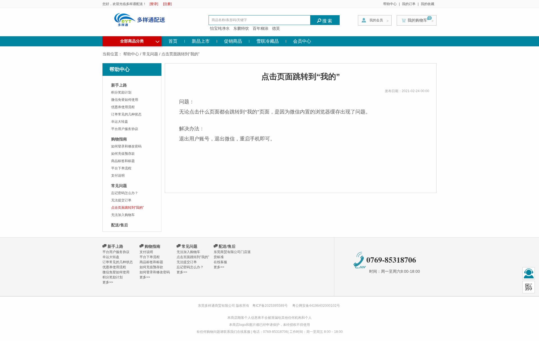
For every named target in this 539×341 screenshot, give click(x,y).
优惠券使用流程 (123, 107)
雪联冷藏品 (267, 41)
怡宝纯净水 (220, 28)
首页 (172, 41)
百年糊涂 (260, 28)
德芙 (276, 28)
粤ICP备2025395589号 (270, 306)
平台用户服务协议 (124, 129)
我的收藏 (427, 4)
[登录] (154, 4)
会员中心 (302, 41)
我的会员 (376, 20)
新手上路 (119, 85)
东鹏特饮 (241, 28)
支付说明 (118, 176)
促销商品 (233, 41)
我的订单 (408, 4)
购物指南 (119, 139)
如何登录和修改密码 (126, 146)
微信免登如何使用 (124, 100)
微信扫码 (528, 287)
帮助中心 (390, 4)
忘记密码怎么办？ (124, 193)
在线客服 (220, 262)
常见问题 (150, 54)
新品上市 (201, 41)
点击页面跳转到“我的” (127, 208)
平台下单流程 (121, 168)
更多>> (107, 282)
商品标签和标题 (123, 161)
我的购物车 (417, 20)
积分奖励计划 (121, 92)
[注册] (167, 4)
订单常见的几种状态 (126, 114)
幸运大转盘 (119, 122)
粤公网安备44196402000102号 (316, 306)
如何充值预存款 (123, 154)
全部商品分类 (139, 40)
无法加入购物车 (123, 215)
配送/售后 (119, 225)
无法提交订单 (121, 200)
